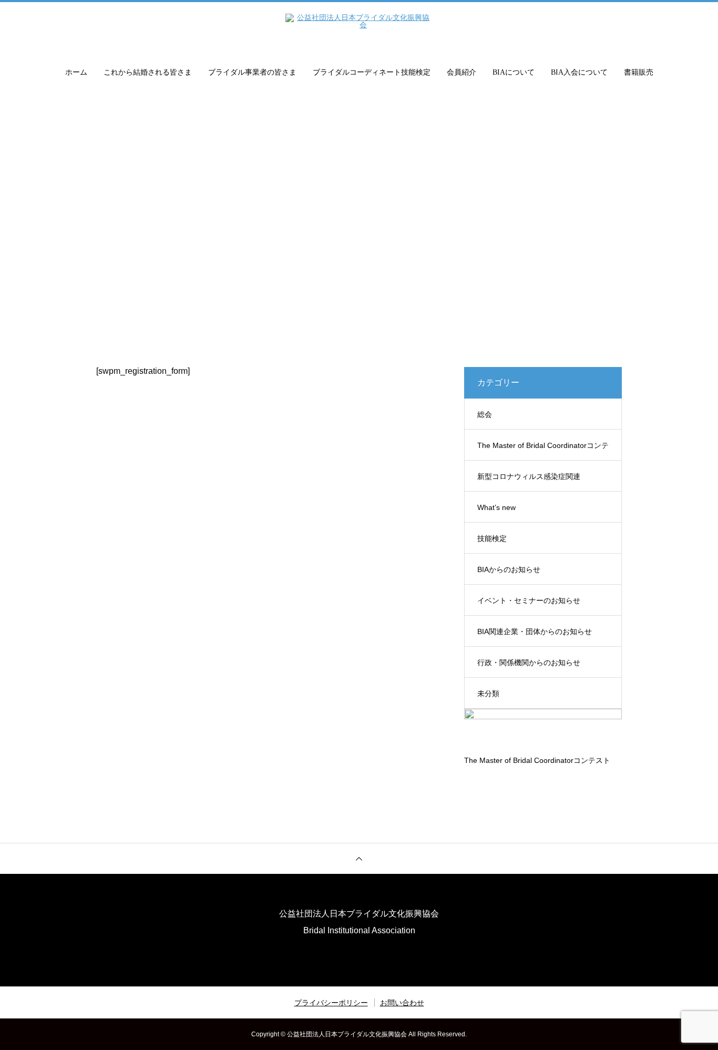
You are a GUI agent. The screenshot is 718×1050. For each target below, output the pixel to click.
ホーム (76, 72)
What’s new (496, 507)
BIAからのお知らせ (508, 569)
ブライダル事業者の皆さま (252, 72)
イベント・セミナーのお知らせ (528, 600)
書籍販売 (638, 72)
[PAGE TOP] (359, 858)
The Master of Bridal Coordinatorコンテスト (543, 451)
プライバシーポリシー (331, 1002)
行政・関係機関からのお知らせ (528, 662)
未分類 (488, 693)
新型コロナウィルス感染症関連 (528, 476)
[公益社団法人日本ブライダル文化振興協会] (359, 28)
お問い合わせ (402, 1002)
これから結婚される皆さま (148, 72)
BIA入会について (579, 72)
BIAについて (514, 72)
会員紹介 (461, 72)
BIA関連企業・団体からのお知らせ (534, 631)
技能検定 (492, 538)
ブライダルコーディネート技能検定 (371, 72)
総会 (484, 414)
